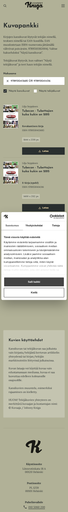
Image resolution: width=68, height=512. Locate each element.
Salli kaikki (34, 281)
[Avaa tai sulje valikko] (63, 6)
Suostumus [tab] (12, 225)
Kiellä (34, 292)
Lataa (45, 152)
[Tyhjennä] (7, 81)
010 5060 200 (36, 507)
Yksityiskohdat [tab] (34, 225)
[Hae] (5, 6)
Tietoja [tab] (56, 225)
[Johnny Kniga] (34, 5)
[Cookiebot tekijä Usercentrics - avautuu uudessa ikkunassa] (49, 217)
